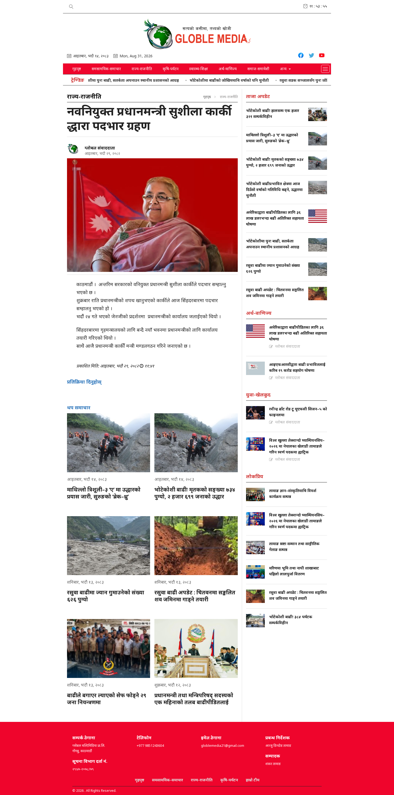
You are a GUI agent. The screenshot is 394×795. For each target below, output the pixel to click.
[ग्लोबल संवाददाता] (73, 149)
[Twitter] (311, 56)
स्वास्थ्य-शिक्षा (198, 68)
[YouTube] (321, 56)
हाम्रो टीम (252, 779)
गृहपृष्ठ (76, 68)
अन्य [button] (284, 68)
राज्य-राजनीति (142, 68)
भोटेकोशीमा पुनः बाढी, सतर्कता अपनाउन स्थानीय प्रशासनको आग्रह (107, 80)
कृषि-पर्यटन (171, 68)
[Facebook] (300, 56)
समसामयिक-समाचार (106, 68)
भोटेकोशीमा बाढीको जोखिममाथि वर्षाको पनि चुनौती (208, 80)
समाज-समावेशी (258, 68)
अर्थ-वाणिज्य (228, 68)
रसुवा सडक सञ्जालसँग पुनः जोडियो (286, 80)
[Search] (71, 5)
